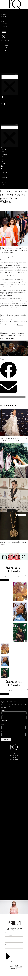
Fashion (5, 14)
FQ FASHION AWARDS (14, 755)
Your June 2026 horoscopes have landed (13, 542)
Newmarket (5, 264)
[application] (14, 348)
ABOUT (14, 753)
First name (8, 933)
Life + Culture (5, 49)
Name (3, 710)
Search (16, 74)
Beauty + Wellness (5, 44)
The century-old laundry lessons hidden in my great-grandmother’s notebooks (13, 474)
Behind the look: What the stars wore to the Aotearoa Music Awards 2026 (13, 439)
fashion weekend (14, 397)
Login (2, 100)
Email (3, 715)
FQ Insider (5, 53)
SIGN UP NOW (5, 720)
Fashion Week (4, 397)
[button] (3, 34)
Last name (8, 939)
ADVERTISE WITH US (14, 759)
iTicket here (20, 325)
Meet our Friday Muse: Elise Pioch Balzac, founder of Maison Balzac (13, 508)
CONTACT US (14, 757)
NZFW (22, 397)
